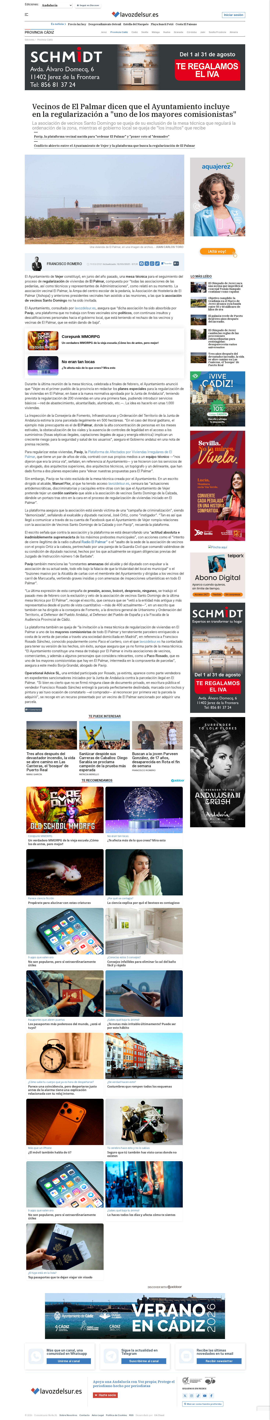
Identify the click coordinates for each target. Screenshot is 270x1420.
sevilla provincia (217, 32)
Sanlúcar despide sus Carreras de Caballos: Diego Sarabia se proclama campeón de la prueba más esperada (103, 762)
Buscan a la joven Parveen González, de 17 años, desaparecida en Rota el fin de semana (156, 760)
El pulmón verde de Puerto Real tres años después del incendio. (225, 319)
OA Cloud (159, 1415)
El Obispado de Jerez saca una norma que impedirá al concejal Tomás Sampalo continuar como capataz (225, 287)
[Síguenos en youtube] (205, 1396)
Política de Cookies (116, 1415)
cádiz (135, 32)
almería (234, 32)
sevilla (144, 32)
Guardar (168, 263)
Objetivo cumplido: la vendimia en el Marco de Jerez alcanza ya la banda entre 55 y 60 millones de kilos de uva (224, 304)
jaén (202, 32)
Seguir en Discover (89, 5)
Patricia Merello (89, 774)
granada (178, 32)
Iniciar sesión (233, 15)
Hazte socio (107, 1395)
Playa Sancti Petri (162, 24)
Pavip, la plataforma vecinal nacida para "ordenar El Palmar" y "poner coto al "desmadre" (101, 136)
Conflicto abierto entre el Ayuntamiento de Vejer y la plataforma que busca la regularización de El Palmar (114, 145)
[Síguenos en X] (185, 1396)
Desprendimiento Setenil (104, 24)
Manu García (34, 774)
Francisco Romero (64, 264)
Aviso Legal (98, 1415)
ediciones (29, 39)
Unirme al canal (69, 1361)
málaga (156, 32)
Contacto (84, 1415)
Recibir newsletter (219, 1361)
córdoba (192, 32)
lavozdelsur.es (85, 308)
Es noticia (57, 24)
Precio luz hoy (77, 24)
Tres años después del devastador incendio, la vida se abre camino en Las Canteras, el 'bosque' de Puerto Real (226, 359)
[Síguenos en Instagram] (191, 1396)
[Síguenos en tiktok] (198, 1396)
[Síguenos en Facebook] (211, 1396)
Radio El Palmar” (95, 542)
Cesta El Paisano (186, 24)
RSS (131, 1415)
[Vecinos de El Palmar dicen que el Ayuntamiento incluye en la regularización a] (135, 15)
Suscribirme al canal (144, 1361)
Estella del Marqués (136, 24)
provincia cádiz (119, 32)
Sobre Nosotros (68, 1415)
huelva (166, 32)
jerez (104, 32)
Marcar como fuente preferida (204, 1404)
